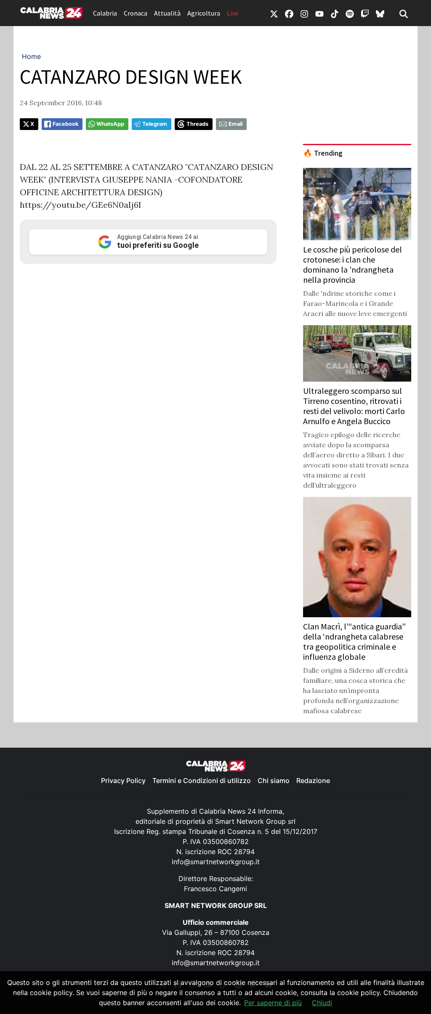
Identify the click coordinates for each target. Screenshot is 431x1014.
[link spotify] (349, 13)
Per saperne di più (273, 1002)
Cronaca (135, 13)
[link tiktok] (334, 13)
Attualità (167, 13)
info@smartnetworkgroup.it (216, 861)
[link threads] (380, 13)
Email (235, 124)
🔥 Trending (323, 153)
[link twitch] (364, 13)
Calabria (105, 13)
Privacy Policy (123, 780)
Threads (197, 124)
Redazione (313, 780)
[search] (403, 13)
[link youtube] (319, 13)
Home (31, 56)
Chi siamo (274, 780)
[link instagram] (304, 13)
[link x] (274, 13)
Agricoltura (203, 13)
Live (232, 13)
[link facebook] (289, 13)
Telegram (154, 124)
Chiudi (322, 1002)
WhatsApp (110, 124)
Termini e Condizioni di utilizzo (201, 780)
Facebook (65, 124)
